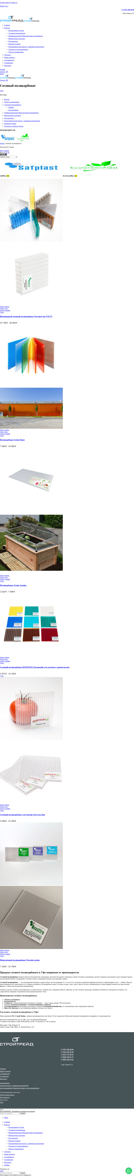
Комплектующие (14, 44)
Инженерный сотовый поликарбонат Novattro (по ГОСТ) (26, 316)
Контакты (3, 1079)
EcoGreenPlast (13, 110)
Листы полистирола (7, 1095)
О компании (4, 1076)
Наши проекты (5, 1071)
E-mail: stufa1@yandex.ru (8, 2)
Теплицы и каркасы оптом (13, 126)
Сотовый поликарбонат (16, 33)
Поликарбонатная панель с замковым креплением (26, 47)
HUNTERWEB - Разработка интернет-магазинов (17, 1111)
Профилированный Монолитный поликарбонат (25, 36)
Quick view (4, 308)
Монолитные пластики (16, 39)
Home (2, 143)
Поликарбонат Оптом (16, 30)
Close (2, 312)
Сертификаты (5, 1074)
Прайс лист (4, 6)
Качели (6, 99)
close (1, 91)
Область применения (15, 52)
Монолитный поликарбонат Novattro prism (20, 960)
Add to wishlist (5, 310)
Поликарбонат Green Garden (13, 585)
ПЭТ (1, 1102)
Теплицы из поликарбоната (18, 49)
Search (23, 1113)
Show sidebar (4, 151)
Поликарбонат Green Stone (12, 440)
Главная (3, 1069)
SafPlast (11, 107)
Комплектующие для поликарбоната (26, 1088)
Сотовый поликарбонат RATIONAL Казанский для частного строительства (34, 667)
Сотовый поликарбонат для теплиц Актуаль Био (22, 815)
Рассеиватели (13, 41)
